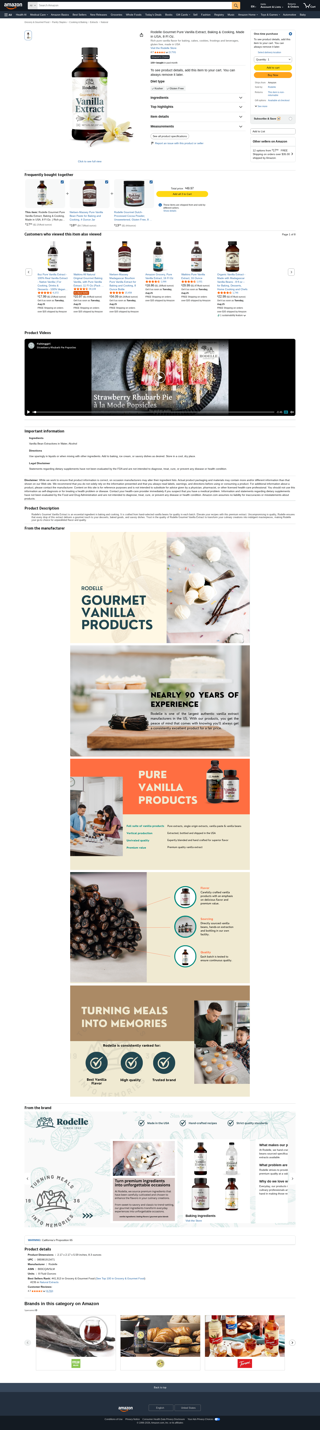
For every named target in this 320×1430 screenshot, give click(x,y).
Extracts (94, 22)
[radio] (28, 35)
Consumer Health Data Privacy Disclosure (163, 1419)
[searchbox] (134, 5)
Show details (169, 211)
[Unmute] (292, 412)
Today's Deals (153, 14)
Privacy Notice (132, 1419)
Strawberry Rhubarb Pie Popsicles (56, 347)
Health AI (21, 14)
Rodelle (272, 87)
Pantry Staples (59, 22)
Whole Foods (133, 14)
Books (168, 14)
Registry (219, 14)
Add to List (259, 131)
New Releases (98, 14)
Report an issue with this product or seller (179, 143)
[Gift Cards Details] (189, 14)
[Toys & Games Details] (279, 14)
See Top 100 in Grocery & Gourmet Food (120, 1278)
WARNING (34, 1240)
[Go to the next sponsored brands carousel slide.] (292, 1343)
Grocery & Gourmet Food (36, 22)
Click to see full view (89, 161)
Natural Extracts (49, 1282)
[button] (8, 14)
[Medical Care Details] (47, 14)
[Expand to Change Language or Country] (170, 1408)
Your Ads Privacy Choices (200, 1419)
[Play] (28, 412)
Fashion (206, 14)
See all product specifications (170, 136)
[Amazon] (13, 5)
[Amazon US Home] (126, 1409)
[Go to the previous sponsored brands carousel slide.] (28, 1343)
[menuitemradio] (286, 412)
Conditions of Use (114, 1419)
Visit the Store (194, 1220)
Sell (195, 14)
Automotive (289, 14)
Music (231, 14)
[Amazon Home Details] (257, 14)
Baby (303, 14)
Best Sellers (79, 14)
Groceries (116, 14)
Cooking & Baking (78, 22)
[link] (90, 194)
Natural (104, 22)
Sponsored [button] (29, 1310)
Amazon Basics (60, 14)
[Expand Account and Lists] (282, 7)
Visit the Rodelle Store (163, 48)
